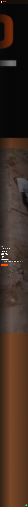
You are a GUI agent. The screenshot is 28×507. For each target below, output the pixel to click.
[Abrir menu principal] (26, 2)
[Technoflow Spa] (3, 2)
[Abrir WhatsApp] (26, 505)
